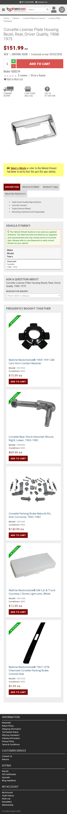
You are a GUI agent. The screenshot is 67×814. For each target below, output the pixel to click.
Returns (5, 759)
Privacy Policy (8, 741)
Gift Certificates (9, 774)
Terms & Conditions (11, 744)
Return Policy (8, 726)
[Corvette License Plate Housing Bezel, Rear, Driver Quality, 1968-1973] (33, 129)
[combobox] (33, 295)
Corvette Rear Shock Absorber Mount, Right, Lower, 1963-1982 (31, 438)
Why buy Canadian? (11, 735)
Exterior (16, 18)
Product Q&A (50, 187)
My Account (7, 792)
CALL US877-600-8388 (50, 94)
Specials (6, 777)
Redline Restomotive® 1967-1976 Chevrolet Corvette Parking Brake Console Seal (29, 670)
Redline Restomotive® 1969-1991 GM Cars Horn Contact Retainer (31, 361)
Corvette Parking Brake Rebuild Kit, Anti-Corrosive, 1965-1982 (30, 515)
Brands (5, 771)
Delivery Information (11, 738)
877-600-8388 (27, 2)
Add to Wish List (14, 79)
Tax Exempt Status (10, 732)
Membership (7, 805)
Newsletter (7, 802)
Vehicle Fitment (31, 187)
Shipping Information (11, 729)
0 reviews (22, 75)
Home (6, 18)
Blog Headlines (9, 780)
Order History (8, 795)
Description (12, 187)
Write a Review (38, 75)
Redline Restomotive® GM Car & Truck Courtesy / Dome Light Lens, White (32, 591)
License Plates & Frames (34, 18)
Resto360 (6, 723)
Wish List (6, 799)
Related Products (15, 193)
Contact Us (42, 2)
